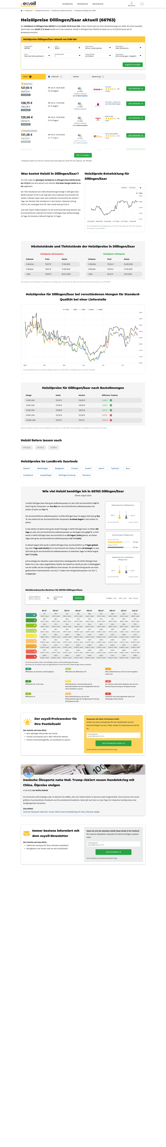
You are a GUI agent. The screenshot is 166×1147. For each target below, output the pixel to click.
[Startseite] (21, 11)
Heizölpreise (67, 4)
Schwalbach (28, 475)
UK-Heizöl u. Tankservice (112, 102)
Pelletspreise (82, 4)
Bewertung (96, 77)
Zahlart (76, 77)
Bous (128, 468)
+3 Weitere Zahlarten (80, 94)
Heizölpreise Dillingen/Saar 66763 (85, 10)
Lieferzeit (55, 77)
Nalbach (26, 468)
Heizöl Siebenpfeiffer (111, 134)
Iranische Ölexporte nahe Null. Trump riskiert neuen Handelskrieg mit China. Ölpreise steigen (61, 812)
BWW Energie (109, 116)
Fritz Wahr (108, 87)
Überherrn (86, 475)
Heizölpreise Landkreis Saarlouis (62, 10)
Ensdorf (88, 468)
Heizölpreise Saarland (42, 10)
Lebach (101, 468)
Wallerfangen (42, 468)
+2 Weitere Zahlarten (80, 140)
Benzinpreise (98, 4)
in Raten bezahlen (82, 96)
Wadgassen (59, 468)
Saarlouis (115, 468)
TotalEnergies (109, 149)
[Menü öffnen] (142, 4)
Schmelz (74, 468)
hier (116, 749)
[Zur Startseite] (28, 4)
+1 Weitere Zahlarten (80, 109)
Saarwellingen (46, 475)
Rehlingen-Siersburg (67, 475)
